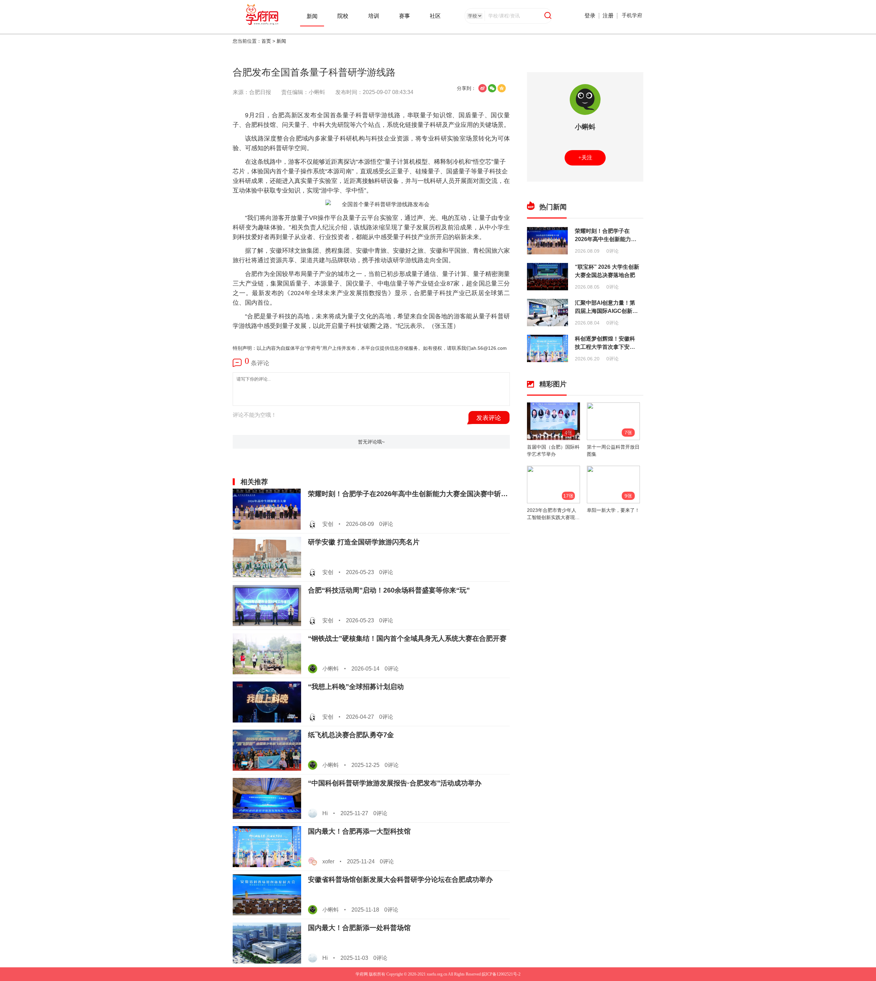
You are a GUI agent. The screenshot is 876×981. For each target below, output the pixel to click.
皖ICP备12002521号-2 (500, 974)
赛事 (404, 16)
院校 (342, 16)
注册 (608, 15)
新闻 (312, 16)
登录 (589, 15)
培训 (373, 16)
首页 (266, 41)
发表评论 (488, 417)
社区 (435, 16)
